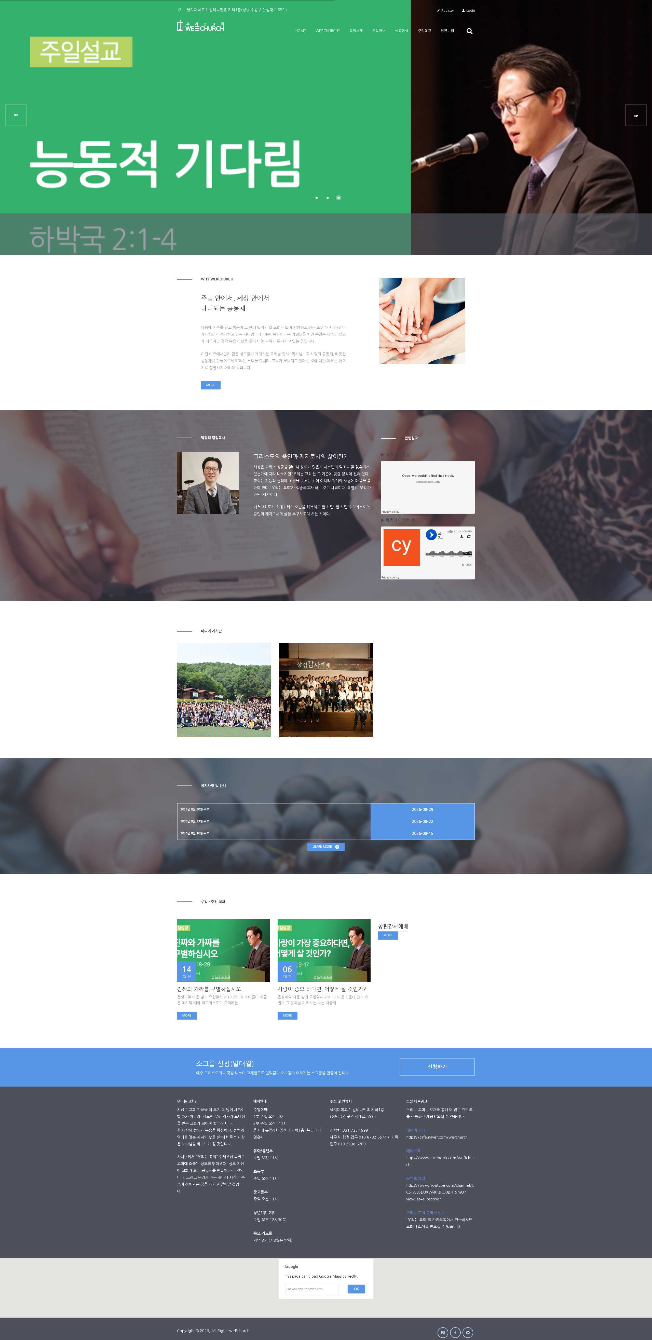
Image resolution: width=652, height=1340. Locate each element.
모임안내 (378, 31)
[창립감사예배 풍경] (326, 690)
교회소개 (356, 31)
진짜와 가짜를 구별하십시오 (209, 989)
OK (356, 1289)
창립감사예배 (393, 926)
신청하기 (437, 1067)
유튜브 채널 (415, 1178)
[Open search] (470, 31)
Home (300, 31)
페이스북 (413, 1151)
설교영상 (401, 31)
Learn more (322, 846)
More (210, 385)
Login (470, 10)
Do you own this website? (305, 1289)
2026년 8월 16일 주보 (194, 833)
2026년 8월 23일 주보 (194, 821)
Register (447, 10)
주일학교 (424, 31)
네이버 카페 (415, 1130)
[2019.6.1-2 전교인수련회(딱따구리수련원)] (224, 690)
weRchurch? (328, 31)
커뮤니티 (447, 31)
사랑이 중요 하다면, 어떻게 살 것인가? (322, 989)
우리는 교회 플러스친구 (425, 1213)
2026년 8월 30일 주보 (194, 809)
